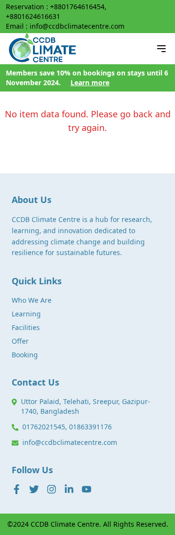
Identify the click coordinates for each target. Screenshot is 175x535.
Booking (25, 354)
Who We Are (32, 300)
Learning (26, 313)
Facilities (26, 327)
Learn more (89, 82)
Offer (20, 341)
